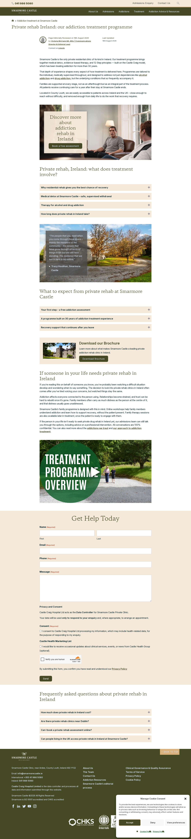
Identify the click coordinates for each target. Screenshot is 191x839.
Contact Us (164, 3)
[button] (185, 798)
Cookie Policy (145, 831)
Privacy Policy (158, 831)
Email (47, 544)
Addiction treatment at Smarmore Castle (37, 20)
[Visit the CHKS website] (81, 824)
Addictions (124, 11)
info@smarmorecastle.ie (30, 773)
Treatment (139, 11)
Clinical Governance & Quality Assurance (148, 768)
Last (99, 538)
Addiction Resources (94, 779)
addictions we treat (97, 428)
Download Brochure (93, 358)
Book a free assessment (65, 146)
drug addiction (63, 78)
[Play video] (95, 472)
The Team (88, 772)
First (42, 538)
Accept (129, 822)
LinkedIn (61, 48)
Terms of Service (135, 772)
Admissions (108, 11)
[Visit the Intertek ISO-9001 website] (109, 829)
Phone (48, 558)
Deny (152, 822)
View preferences (176, 822)
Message (49, 571)
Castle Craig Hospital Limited (26, 786)
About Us (93, 11)
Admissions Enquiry (142, 3)
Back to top (170, 752)
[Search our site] (178, 3)
